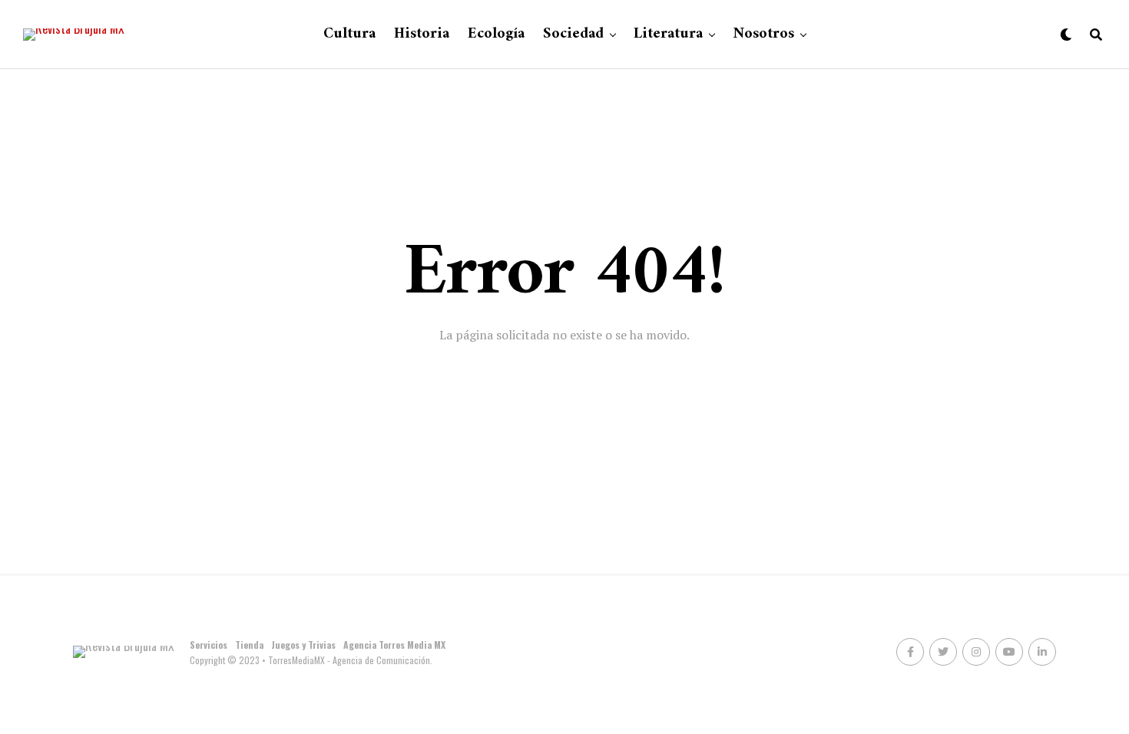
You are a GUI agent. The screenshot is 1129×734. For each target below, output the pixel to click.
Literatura (668, 34)
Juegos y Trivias (303, 644)
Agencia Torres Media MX (394, 644)
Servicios (208, 644)
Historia (421, 34)
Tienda (249, 644)
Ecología (496, 34)
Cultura (349, 34)
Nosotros (763, 34)
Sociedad (573, 34)
